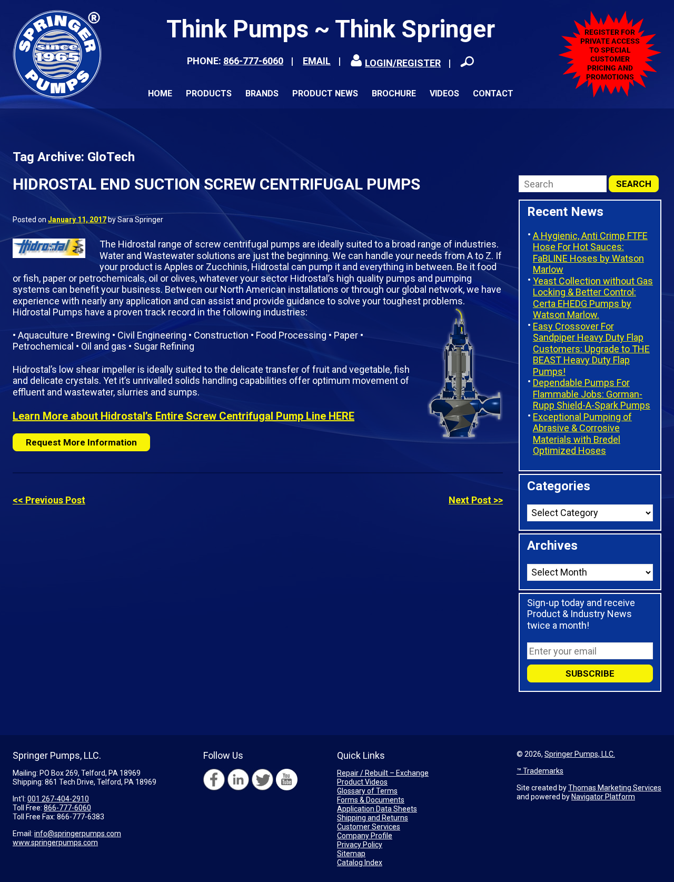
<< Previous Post (49, 500)
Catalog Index (359, 862)
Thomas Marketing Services (614, 788)
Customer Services (368, 826)
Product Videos (362, 782)
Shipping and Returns (372, 818)
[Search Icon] (467, 61)
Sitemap (351, 853)
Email (317, 60)
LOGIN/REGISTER (403, 62)
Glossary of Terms (367, 791)
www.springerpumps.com (55, 842)
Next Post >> (476, 500)
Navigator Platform (603, 796)
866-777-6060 (253, 60)
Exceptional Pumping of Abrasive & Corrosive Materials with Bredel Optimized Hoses (582, 434)
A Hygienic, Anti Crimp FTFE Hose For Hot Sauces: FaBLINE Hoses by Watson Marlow (590, 252)
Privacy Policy (359, 844)
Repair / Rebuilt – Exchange (383, 773)
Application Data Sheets (377, 809)
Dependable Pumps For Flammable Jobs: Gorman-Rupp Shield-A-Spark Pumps (591, 394)
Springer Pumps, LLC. (579, 754)
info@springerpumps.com (77, 833)
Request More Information (81, 442)
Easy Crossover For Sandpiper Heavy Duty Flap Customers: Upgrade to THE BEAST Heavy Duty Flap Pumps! (591, 349)
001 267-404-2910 (58, 799)
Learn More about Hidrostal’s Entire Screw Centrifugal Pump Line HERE (183, 416)
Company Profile (364, 835)
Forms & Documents (370, 800)
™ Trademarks (540, 771)
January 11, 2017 (77, 219)
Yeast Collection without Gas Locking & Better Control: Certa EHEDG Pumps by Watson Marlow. (593, 298)
